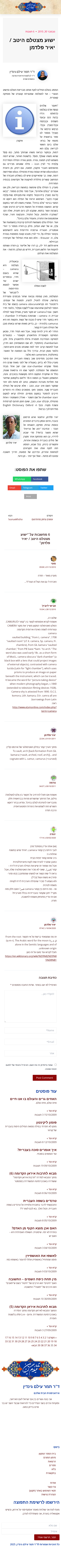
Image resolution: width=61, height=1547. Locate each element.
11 (26, 1337)
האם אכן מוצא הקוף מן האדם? (34, 1228)
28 (22, 1341)
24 (35, 1341)
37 (45, 1345)
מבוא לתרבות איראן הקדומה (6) (33, 1173)
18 (55, 1341)
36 (48, 1345)
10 (29, 1337)
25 (32, 1341)
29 (19, 1341)
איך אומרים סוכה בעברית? (37, 1149)
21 (45, 1341)
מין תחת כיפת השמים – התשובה (33, 1279)
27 (26, 1341)
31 (13, 1341)
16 (9, 1337)
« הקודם (52, 1337)
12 (22, 1337)
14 (16, 1337)
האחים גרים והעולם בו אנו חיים (33, 1098)
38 (42, 1345)
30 (16, 1341)
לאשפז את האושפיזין (41, 1255)
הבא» (34, 1345)
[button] (55, 7)
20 (48, 1341)
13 (19, 1337)
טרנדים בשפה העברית (40, 1200)
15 (13, 1337)
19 (52, 1341)
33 (6, 1341)
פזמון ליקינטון (46, 1122)
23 (39, 1341)
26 (29, 1341)
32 (9, 1341)
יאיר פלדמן (50, 735)
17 (6, 1337)
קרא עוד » (52, 1110)
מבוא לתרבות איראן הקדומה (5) (33, 1306)
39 (39, 1345)
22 (42, 1341)
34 (55, 1345)
